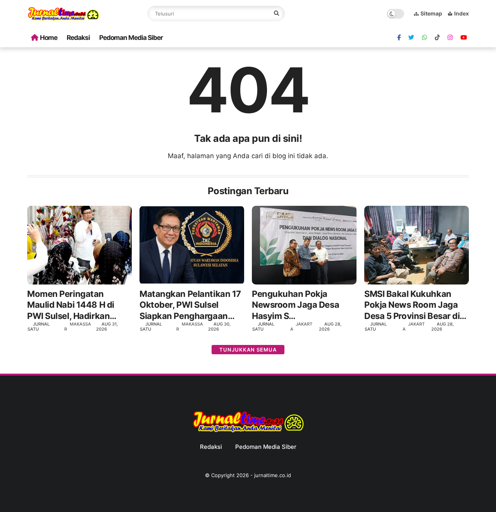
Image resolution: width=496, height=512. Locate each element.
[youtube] (463, 37)
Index (461, 13)
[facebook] (399, 37)
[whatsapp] (424, 37)
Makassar (77, 326)
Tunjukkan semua (248, 350)
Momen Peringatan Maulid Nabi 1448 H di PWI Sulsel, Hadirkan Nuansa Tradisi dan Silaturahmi (70, 305)
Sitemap (431, 13)
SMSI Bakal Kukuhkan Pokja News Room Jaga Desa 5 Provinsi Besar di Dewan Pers (412, 305)
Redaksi (78, 37)
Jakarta (301, 326)
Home (48, 37)
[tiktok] (437, 37)
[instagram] (450, 37)
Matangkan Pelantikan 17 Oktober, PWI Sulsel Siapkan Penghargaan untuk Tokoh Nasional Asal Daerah (190, 305)
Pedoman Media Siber (131, 37)
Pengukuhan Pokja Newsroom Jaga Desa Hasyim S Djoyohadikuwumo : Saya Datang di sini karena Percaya (303, 305)
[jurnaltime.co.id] (63, 19)
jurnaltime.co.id (272, 475)
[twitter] (411, 37)
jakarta (414, 326)
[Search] (276, 13)
